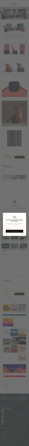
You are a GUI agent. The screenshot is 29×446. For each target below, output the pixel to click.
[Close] (25, 210)
